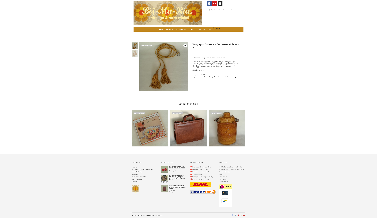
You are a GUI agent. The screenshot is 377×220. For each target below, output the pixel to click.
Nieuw (161, 29)
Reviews (134, 182)
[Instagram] (220, 3)
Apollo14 (160, 215)
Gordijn (211, 77)
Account (202, 29)
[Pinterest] (238, 215)
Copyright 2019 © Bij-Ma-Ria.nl (140, 215)
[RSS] (241, 215)
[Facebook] (209, 3)
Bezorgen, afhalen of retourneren (142, 169)
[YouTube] (244, 215)
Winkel (168, 29)
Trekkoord (228, 77)
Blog (209, 29)
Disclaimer (135, 174)
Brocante (199, 77)
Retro (216, 77)
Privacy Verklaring (137, 172)
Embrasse (206, 77)
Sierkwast (221, 77)
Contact (191, 29)
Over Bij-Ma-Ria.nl (137, 179)
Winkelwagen (181, 29)
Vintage (234, 77)
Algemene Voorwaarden (139, 177)
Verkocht (202, 75)
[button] (170, 29)
